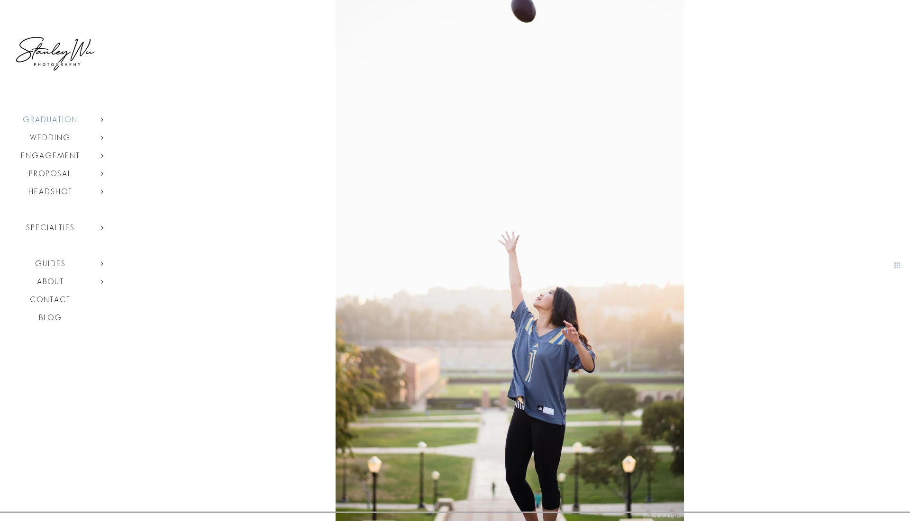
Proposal (50, 174)
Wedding (50, 138)
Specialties (50, 228)
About (50, 282)
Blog (50, 318)
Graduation (50, 120)
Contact (50, 300)
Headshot (50, 192)
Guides (50, 264)
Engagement (50, 156)
